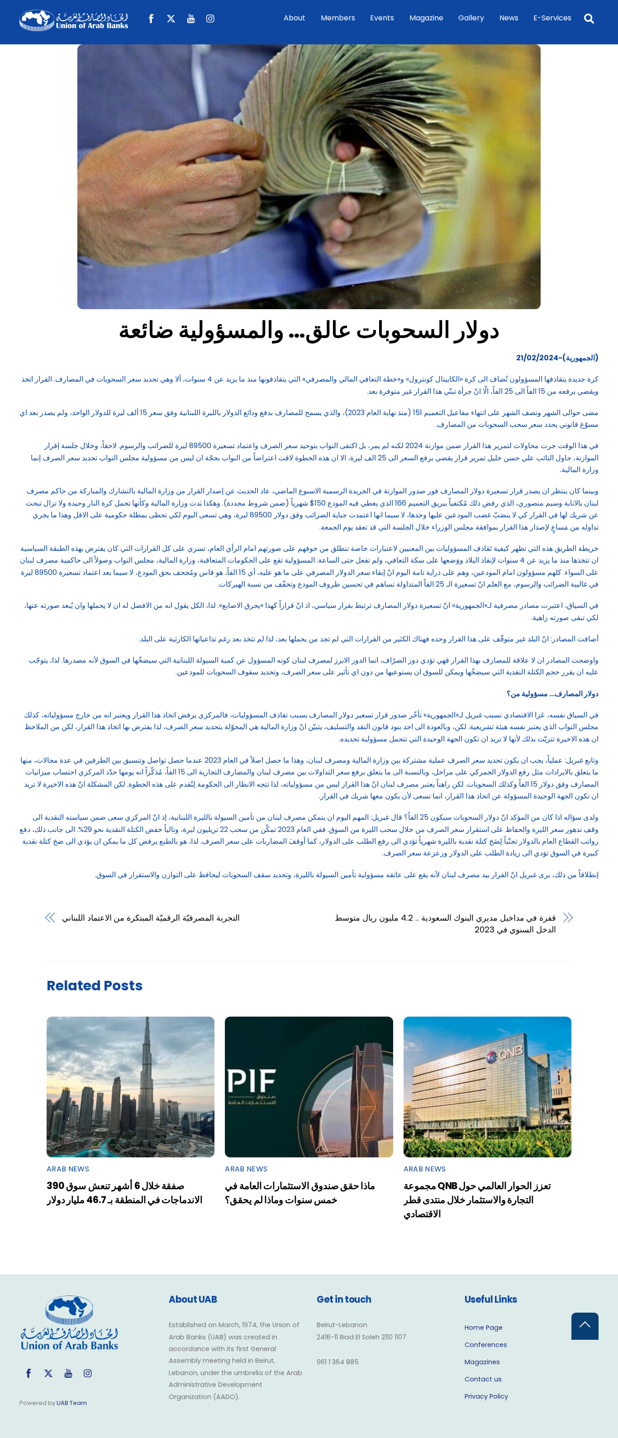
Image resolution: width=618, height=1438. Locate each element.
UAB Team (72, 1403)
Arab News (68, 1169)
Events (382, 18)
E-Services (552, 18)
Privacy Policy (486, 1396)
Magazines (482, 1361)
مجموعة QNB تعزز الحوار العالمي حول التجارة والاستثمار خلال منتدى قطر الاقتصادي (477, 1199)
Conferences (486, 1344)
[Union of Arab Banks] (73, 27)
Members (338, 18)
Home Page (484, 1327)
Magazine (426, 18)
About (294, 18)
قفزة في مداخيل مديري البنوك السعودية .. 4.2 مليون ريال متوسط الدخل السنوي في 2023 (445, 923)
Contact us (483, 1379)
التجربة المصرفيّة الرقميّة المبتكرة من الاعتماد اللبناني (151, 917)
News (508, 18)
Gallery (471, 18)
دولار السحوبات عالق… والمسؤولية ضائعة (309, 329)
